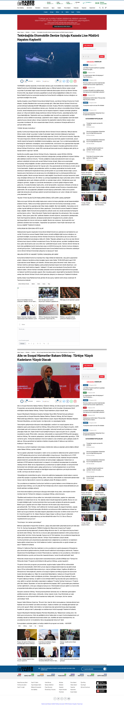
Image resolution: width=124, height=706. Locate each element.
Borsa (19, 675)
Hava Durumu (51, 675)
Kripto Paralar (102, 675)
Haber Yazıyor (20, 32)
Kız (35, 626)
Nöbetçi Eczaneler (36, 687)
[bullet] (40, 344)
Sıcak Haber (73, 692)
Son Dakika (20, 8)
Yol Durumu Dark (21, 685)
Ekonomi (46, 8)
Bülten (57, 12)
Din (62, 12)
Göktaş (25, 626)
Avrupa (51, 12)
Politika (78, 12)
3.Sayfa (45, 12)
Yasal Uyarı (80, 704)
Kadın (59, 8)
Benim (33, 283)
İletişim (49, 704)
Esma (44, 283)
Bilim (19, 626)
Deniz (38, 283)
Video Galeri (73, 685)
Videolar (76, 8)
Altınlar (61, 682)
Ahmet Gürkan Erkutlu (23, 283)
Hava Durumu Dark (22, 682)
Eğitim (67, 12)
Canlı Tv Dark (34, 682)
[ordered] (38, 344)
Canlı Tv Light (21, 687)
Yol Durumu (90, 675)
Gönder (22, 343)
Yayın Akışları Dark (36, 685)
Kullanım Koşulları (72, 704)
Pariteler (81, 675)
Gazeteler (92, 8)
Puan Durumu (62, 675)
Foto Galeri (67, 8)
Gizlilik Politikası (56, 704)
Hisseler (72, 675)
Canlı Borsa (48, 682)
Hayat (72, 12)
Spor (53, 8)
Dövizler (61, 685)
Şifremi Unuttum (85, 687)
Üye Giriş (83, 682)
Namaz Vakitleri (29, 675)
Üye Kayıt (83, 685)
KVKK (66, 704)
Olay (49, 283)
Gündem (37, 8)
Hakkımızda (44, 704)
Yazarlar (84, 8)
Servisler (29, 8)
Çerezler (62, 704)
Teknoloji (41, 626)
